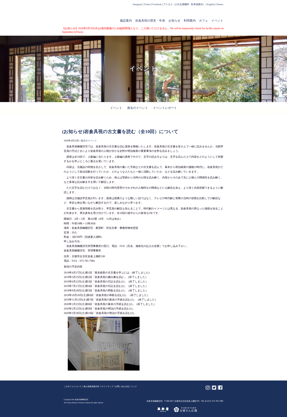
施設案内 (126, 20)
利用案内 (190, 20)
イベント (217, 20)
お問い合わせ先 (122, 386)
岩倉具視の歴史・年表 (150, 20)
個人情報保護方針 (91, 386)
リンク (134, 386)
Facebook (156, 4)
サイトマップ (107, 386)
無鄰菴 (163, 409)
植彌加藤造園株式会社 (104, 409)
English (210, 4)
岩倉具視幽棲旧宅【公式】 (85, 14)
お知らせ (174, 20)
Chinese (219, 4)
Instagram (137, 4)
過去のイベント (137, 107)
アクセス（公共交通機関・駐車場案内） (184, 4)
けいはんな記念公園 (138, 409)
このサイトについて (73, 386)
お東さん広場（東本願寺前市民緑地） (185, 409)
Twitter (147, 4)
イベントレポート (165, 107)
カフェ (203, 20)
